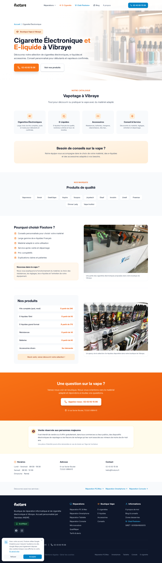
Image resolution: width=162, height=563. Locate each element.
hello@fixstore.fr (112, 470)
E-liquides (102, 513)
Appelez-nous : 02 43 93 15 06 (83, 402)
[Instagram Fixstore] (22, 530)
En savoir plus (14, 551)
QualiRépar (74, 529)
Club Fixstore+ (83, 5)
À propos (107, 5)
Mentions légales (52, 555)
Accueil (17, 24)
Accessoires (103, 517)
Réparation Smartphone (115, 489)
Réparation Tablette (78, 517)
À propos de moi (132, 509)
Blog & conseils (131, 513)
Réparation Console (137, 489)
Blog (98, 5)
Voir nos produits (52, 67)
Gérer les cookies (67, 555)
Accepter (32, 557)
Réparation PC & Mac (78, 509)
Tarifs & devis (75, 533)
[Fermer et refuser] (42, 540)
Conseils (101, 521)
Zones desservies (132, 517)
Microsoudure (75, 525)
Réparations (49, 5)
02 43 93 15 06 (139, 5)
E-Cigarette (66, 5)
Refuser (13, 557)
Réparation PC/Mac (93, 489)
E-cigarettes (103, 509)
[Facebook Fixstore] (16, 530)
